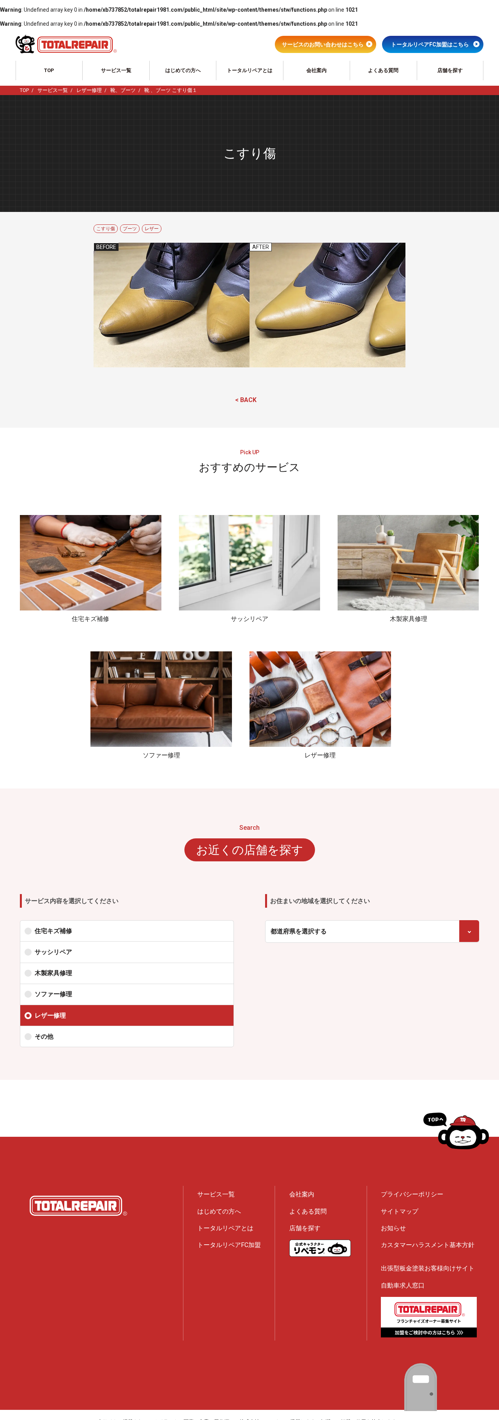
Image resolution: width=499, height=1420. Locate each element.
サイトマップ (399, 1211)
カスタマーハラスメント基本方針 (427, 1245)
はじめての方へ (183, 70)
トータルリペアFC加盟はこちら (430, 44)
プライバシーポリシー (412, 1194)
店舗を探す (450, 70)
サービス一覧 (116, 70)
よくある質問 (383, 70)
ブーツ (130, 228)
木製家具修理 (53, 973)
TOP (49, 70)
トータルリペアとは (250, 70)
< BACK (246, 400)
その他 (44, 1036)
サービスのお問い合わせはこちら (323, 44)
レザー (152, 228)
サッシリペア (53, 952)
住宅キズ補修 (53, 931)
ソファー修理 (53, 994)
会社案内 (316, 70)
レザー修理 (50, 1015)
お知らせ (393, 1228)
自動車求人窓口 (403, 1285)
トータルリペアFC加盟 (229, 1245)
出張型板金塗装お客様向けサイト (427, 1268)
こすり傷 (105, 228)
